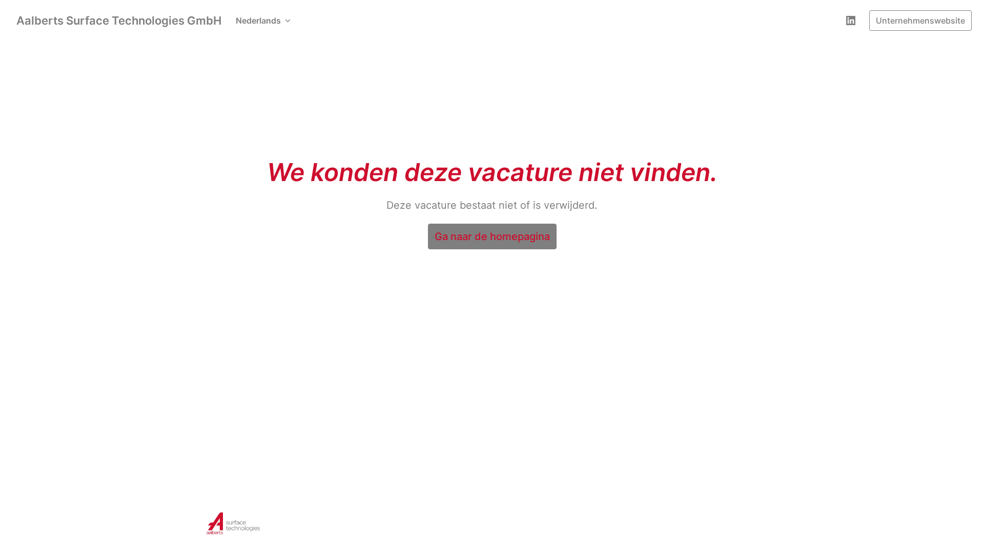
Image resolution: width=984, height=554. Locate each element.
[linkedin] (850, 20)
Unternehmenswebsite (920, 20)
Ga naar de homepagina (492, 236)
